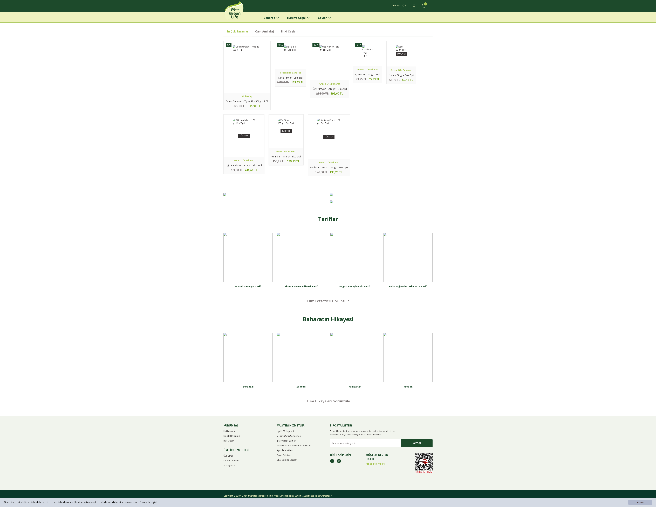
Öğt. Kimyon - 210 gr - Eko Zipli (329, 88)
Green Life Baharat (290, 72)
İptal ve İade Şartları (286, 440)
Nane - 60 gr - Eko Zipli (401, 75)
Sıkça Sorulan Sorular (287, 459)
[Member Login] (414, 6)
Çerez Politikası (284, 455)
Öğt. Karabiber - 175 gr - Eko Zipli (244, 165)
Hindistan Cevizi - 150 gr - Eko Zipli (329, 167)
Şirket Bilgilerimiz (231, 436)
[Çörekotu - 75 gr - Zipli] (367, 53)
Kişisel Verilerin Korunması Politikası (294, 445)
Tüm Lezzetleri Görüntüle (328, 301)
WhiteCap (247, 96)
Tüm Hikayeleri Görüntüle (328, 401)
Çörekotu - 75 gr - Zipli (367, 74)
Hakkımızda (229, 431)
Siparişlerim (229, 465)
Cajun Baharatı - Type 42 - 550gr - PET (247, 101)
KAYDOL (417, 443)
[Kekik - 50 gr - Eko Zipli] (290, 55)
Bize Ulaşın (228, 440)
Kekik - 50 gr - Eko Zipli (290, 77)
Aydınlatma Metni (285, 450)
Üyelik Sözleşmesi (285, 431)
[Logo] (239, 12)
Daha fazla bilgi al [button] (148, 502)
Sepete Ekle (247, 88)
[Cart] (424, 6)
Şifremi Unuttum (231, 460)
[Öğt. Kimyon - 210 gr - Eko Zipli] (329, 60)
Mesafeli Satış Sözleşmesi (289, 436)
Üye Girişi (228, 455)
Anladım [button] (640, 502)
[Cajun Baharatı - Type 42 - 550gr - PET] (247, 66)
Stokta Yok (401, 62)
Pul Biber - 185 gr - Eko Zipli (286, 156)
